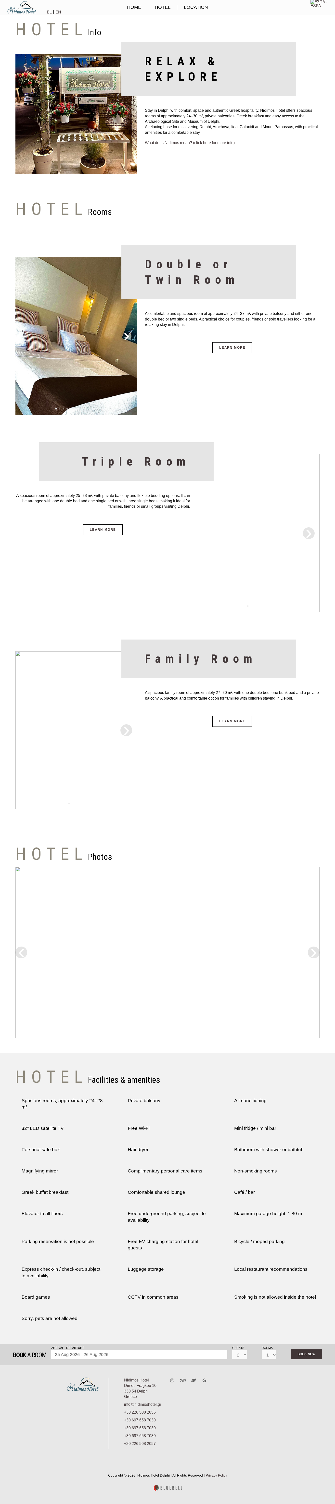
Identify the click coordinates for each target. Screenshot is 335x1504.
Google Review (206, 1380)
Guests (238, 1348)
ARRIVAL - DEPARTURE (67, 1348)
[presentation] (126, 336)
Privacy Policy (216, 1475)
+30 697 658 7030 (140, 1420)
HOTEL (163, 7)
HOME (134, 7)
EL (49, 12)
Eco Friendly (196, 1380)
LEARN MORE (232, 347)
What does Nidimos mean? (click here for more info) (190, 143)
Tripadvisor (185, 1380)
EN (58, 12)
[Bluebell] (167, 1490)
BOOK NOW (306, 1354)
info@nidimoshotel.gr (142, 1404)
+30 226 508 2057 (140, 1444)
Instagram (174, 1380)
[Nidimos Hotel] (22, 12)
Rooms (267, 1348)
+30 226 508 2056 (140, 1412)
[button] (56, 408)
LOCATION (196, 7)
